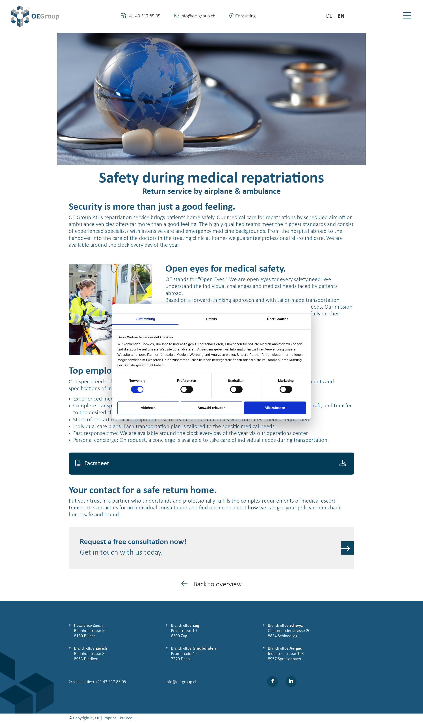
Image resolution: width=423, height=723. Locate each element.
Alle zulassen (275, 408)
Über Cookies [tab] (277, 319)
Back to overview (217, 584)
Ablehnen (148, 408)
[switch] (186, 389)
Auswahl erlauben (211, 408)
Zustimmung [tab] (145, 319)
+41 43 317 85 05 (110, 682)
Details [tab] (211, 319)
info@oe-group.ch (181, 682)
